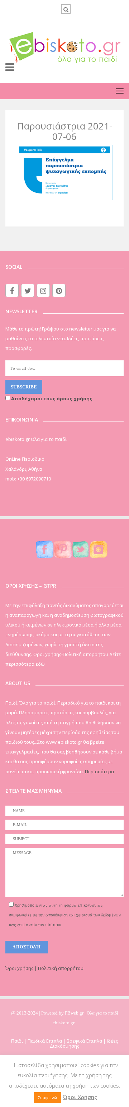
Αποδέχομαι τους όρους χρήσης (51, 398)
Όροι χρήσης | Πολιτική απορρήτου (44, 968)
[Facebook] (12, 290)
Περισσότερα (99, 771)
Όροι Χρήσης (80, 1097)
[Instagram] (43, 290)
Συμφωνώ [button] (47, 1097)
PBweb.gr (75, 1013)
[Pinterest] (59, 290)
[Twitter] (27, 290)
